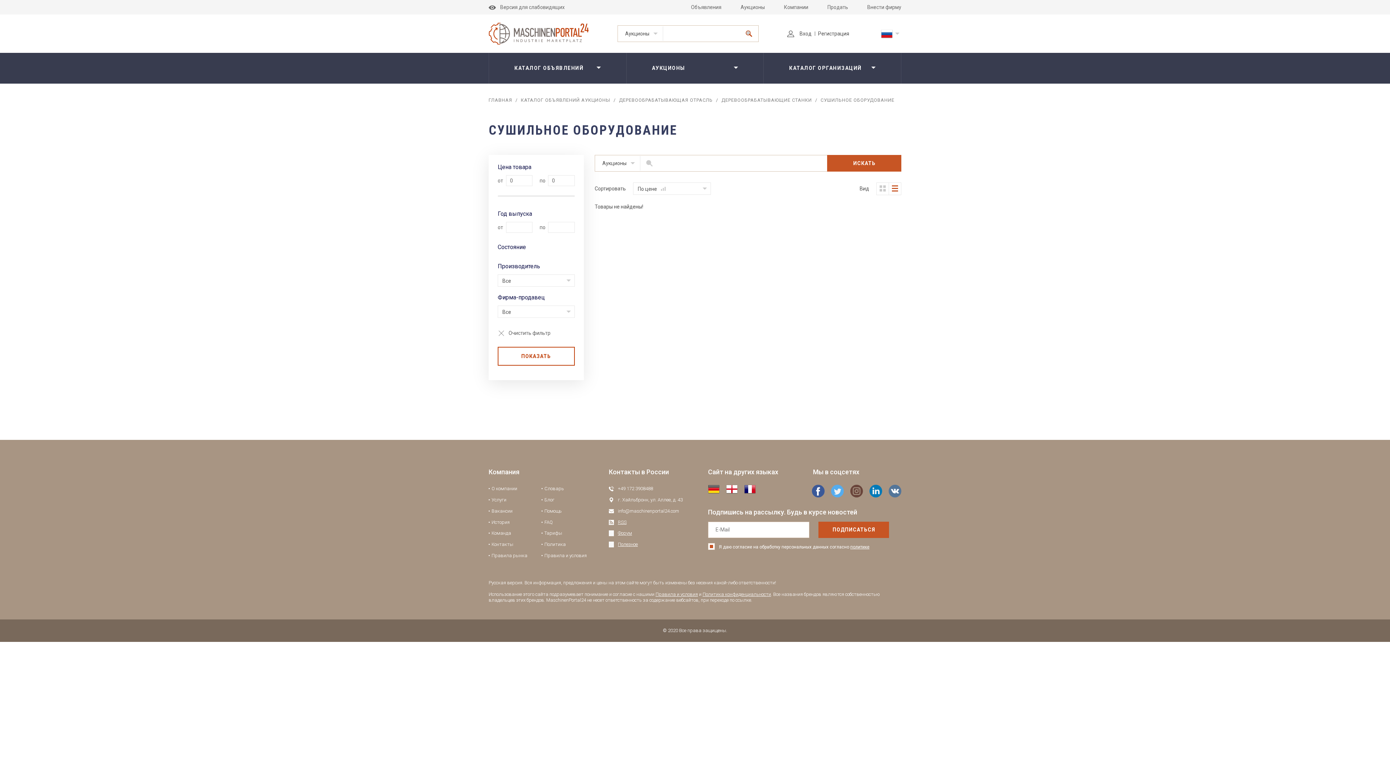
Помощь (553, 511)
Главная (500, 100)
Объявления (706, 7)
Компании (796, 7)
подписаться (854, 530)
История (501, 522)
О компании (504, 488)
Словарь (554, 488)
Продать (837, 7)
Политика (555, 544)
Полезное (628, 544)
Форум (625, 533)
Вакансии (502, 511)
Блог (549, 500)
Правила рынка (509, 555)
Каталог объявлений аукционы (565, 100)
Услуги (499, 500)
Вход (806, 34)
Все (506, 281)
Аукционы (753, 7)
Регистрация (833, 34)
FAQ (548, 522)
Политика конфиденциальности (737, 594)
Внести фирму (884, 7)
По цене (648, 189)
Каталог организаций (825, 68)
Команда (501, 533)
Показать (536, 356)
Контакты (502, 544)
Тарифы (553, 533)
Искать (864, 163)
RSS (622, 522)
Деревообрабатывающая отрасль (666, 100)
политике (859, 547)
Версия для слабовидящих (532, 7)
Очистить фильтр (530, 333)
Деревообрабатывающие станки (766, 100)
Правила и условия (565, 555)
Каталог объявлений (549, 68)
